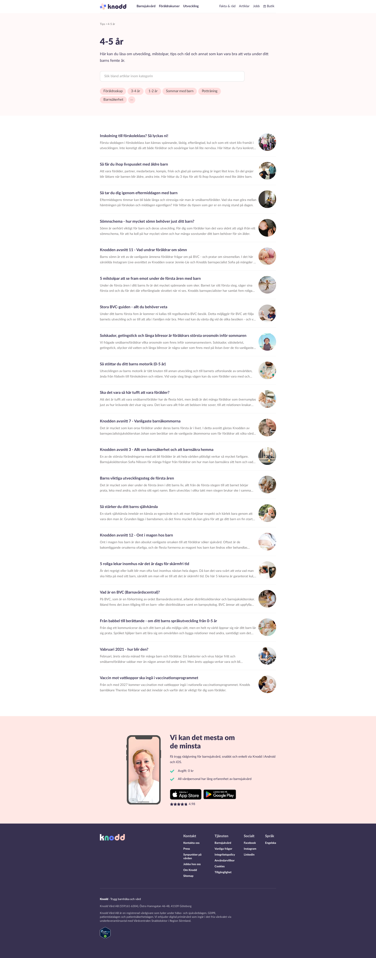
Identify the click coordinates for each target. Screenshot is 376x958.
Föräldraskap (112, 91)
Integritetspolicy (225, 854)
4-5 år (111, 24)
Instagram (250, 848)
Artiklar (244, 6)
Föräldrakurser (169, 6)
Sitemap (188, 876)
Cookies (220, 866)
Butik (270, 6)
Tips (102, 24)
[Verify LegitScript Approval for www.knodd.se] (105, 937)
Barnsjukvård (146, 6)
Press (186, 848)
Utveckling (191, 6)
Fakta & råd (227, 6)
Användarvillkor (225, 860)
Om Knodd (190, 870)
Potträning (209, 91)
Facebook (250, 843)
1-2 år (153, 91)
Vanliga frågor (223, 848)
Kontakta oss (191, 843)
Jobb (256, 6)
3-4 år (135, 91)
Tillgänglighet (223, 872)
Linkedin (249, 854)
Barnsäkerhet (113, 99)
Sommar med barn (179, 91)
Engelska (270, 843)
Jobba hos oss (192, 864)
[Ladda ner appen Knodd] (186, 794)
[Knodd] (113, 6)
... (131, 99)
